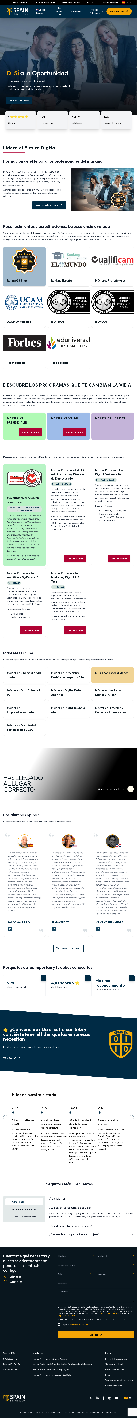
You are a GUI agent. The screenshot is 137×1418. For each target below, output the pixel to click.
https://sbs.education (66, 1315)
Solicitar (94, 1334)
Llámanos (15, 1276)
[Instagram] (109, 1398)
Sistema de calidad (114, 1364)
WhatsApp (16, 1281)
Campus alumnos (11, 1369)
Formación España (11, 1364)
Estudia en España (110, 2)
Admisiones (18, 1201)
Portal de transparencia (116, 1358)
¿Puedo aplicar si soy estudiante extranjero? (74, 1234)
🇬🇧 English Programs (40, 11)
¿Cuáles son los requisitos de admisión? (71, 1207)
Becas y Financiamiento (24, 1216)
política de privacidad (79, 1324)
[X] (90, 1398)
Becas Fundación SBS (71, 2)
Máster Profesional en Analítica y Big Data (51, 1374)
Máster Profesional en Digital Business (49, 1358)
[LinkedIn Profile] (9, 928)
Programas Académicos (24, 1209)
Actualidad (91, 2)
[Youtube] (116, 1398)
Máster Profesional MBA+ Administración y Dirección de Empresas (62, 1364)
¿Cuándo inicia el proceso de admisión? (71, 1226)
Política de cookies (113, 1385)
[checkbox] (59, 1324)
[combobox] (127, 2)
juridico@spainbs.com (109, 1313)
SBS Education (10, 1358)
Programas (76, 11)
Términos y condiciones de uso (119, 1380)
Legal (107, 1374)
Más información (117, 11)
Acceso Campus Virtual (45, 2)
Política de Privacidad (115, 1369)
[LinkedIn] (97, 1398)
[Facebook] (103, 1398)
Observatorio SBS (21, 2)
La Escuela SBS (59, 11)
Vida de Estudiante (95, 11)
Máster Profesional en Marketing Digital (50, 1369)
